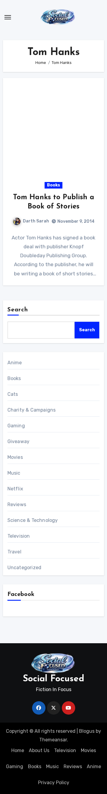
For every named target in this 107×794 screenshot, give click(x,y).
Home (17, 750)
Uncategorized (24, 567)
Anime (14, 362)
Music (14, 473)
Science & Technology (32, 520)
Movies (15, 457)
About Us (39, 750)
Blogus (87, 731)
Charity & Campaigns (31, 410)
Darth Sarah (36, 221)
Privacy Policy (53, 782)
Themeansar (53, 740)
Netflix (15, 489)
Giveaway (18, 441)
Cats (12, 394)
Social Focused (53, 679)
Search (17, 310)
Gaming (16, 426)
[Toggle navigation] (7, 17)
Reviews (16, 504)
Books (53, 185)
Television (18, 536)
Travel (14, 552)
